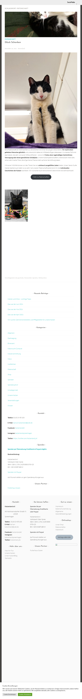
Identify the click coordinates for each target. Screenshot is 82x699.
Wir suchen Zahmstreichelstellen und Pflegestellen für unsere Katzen (31, 320)
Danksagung (12, 338)
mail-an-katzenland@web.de (22, 423)
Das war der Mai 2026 (15, 309)
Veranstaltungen (13, 400)
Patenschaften (61, 527)
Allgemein (11, 333)
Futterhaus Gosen (14, 488)
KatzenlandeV (20, 428)
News (10, 359)
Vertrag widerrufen (64, 537)
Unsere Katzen (13, 395)
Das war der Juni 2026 (15, 304)
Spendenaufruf (13, 385)
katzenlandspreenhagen (23, 433)
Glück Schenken (13, 42)
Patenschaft (10, 39)
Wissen (10, 406)
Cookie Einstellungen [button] (10, 694)
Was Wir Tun (9, 551)
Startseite (8, 558)
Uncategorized (13, 390)
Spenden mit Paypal (14, 472)
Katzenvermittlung (14, 354)
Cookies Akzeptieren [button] (25, 694)
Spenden (35, 278)
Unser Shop (60, 525)
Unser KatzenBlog (11, 556)
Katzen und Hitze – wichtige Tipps (19, 299)
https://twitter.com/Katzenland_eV (25, 438)
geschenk (21, 278)
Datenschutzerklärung (63, 509)
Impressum (59, 506)
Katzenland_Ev (15, 540)
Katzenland (21, 48)
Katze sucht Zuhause (15, 349)
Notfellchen (12, 364)
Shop (9, 374)
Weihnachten (42, 278)
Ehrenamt (11, 343)
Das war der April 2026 (15, 315)
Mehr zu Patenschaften (41, 177)
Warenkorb (59, 530)
